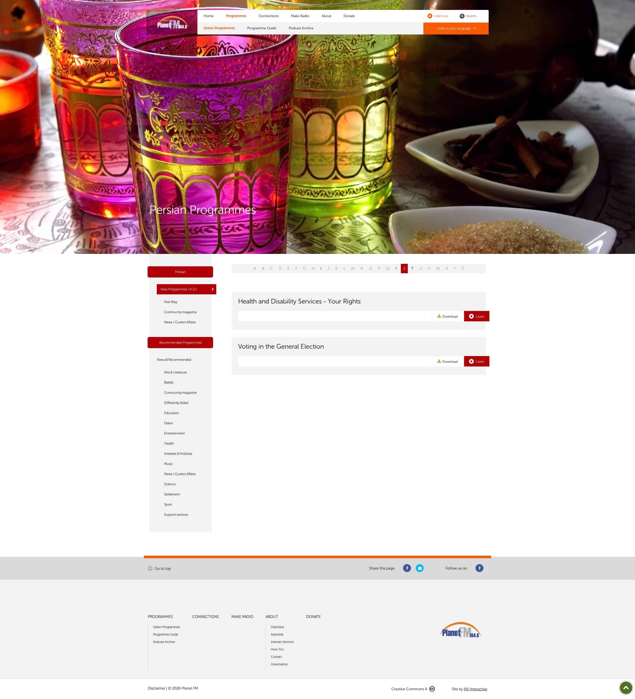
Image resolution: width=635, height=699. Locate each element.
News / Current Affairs (180, 322)
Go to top (162, 568)
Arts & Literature (175, 372)
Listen (479, 316)
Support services (176, 515)
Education (171, 413)
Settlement (172, 494)
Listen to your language (454, 28)
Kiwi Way (170, 302)
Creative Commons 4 (409, 689)
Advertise (277, 634)
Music (168, 464)
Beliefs (169, 382)
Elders (168, 423)
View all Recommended (174, 360)
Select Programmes (219, 28)
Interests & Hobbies (178, 454)
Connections (269, 16)
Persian (180, 272)
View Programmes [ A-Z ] (178, 289)
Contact (276, 657)
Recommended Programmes (180, 342)
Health (169, 443)
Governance (279, 664)
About (326, 16)
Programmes (236, 16)
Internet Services (282, 642)
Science (170, 484)
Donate (349, 16)
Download (450, 316)
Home (209, 16)
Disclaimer (156, 688)
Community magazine (180, 312)
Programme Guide (261, 28)
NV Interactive (475, 689)
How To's (277, 649)
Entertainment (174, 433)
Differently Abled (176, 403)
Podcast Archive (301, 28)
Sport (168, 504)
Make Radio (300, 16)
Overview (277, 627)
